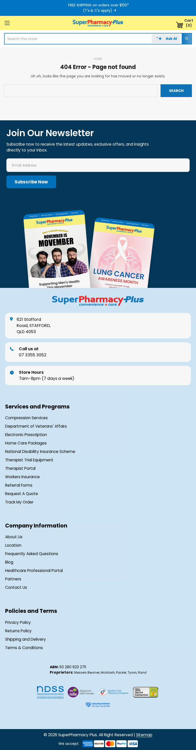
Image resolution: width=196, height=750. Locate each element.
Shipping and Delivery (25, 639)
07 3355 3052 (32, 352)
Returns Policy (18, 631)
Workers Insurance (22, 476)
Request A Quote (21, 493)
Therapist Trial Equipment (29, 460)
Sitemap (144, 734)
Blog (9, 562)
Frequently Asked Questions (31, 553)
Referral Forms (18, 485)
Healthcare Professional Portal (34, 570)
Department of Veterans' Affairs (36, 426)
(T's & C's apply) (97, 10)
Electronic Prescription (26, 434)
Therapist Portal (20, 468)
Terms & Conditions (24, 647)
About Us (13, 537)
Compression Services (26, 417)
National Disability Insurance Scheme (40, 451)
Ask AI (171, 38)
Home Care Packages (26, 443)
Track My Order (19, 502)
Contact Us (16, 587)
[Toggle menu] (7, 23)
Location (13, 545)
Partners (13, 579)
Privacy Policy (18, 622)
